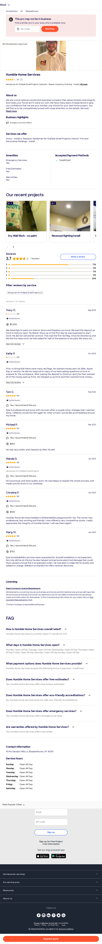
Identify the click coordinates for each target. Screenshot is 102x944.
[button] (26, 221)
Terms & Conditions (66, 929)
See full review (13, 344)
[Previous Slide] (7, 246)
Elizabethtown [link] (32, 11)
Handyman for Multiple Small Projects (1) (25, 293)
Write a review (78, 256)
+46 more (83, 84)
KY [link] (22, 11)
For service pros (11, 882)
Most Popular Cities (12, 804)
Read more (11, 111)
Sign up (51, 832)
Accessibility (63, 924)
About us (7, 898)
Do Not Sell (53, 924)
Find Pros (49, 29)
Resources (8, 890)
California (44, 924)
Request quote (51, 939)
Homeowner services (14, 874)
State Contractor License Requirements (23, 588)
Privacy (36, 924)
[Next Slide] (13, 246)
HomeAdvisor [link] (12, 11)
